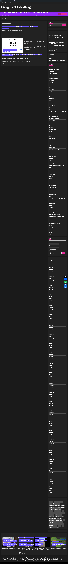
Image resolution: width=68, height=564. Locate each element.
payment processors (52, 518)
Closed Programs (51, 89)
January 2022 (51, 356)
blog (61, 502)
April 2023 (50, 323)
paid (53, 516)
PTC (54, 522)
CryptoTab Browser (52, 507)
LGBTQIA (50, 145)
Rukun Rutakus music (52, 189)
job (62, 511)
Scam (57, 522)
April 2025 (50, 285)
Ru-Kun (4, 32)
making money (51, 514)
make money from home (60, 513)
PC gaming (51, 522)
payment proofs (51, 520)
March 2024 (51, 303)
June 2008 (50, 492)
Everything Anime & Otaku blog (54, 118)
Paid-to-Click (4, 55)
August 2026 (51, 260)
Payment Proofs (51, 176)
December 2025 (51, 274)
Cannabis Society (51, 80)
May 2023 (50, 320)
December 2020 (51, 385)
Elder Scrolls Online (57, 509)
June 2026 (50, 265)
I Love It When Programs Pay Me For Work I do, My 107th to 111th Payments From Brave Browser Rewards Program (57, 49)
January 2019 (51, 434)
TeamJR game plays (52, 203)
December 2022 (51, 332)
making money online (58, 514)
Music (50, 167)
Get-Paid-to (51, 511)
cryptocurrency (51, 505)
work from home (52, 527)
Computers (50, 91)
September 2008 (51, 486)
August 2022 (51, 341)
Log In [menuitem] (3, 0)
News (49, 169)
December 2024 (51, 291)
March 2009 (51, 472)
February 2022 (51, 354)
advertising (51, 502)
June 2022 (50, 345)
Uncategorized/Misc (52, 221)
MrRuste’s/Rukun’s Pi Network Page (22, 558)
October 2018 (51, 441)
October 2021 (51, 363)
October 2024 (51, 294)
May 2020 (50, 399)
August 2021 (51, 367)
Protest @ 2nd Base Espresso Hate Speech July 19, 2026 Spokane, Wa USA (41, 549)
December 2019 (51, 410)
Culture (50, 100)
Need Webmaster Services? (18, 15)
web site (59, 525)
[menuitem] (1, 1)
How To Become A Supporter (7, 15)
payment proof (59, 518)
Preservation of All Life (52, 183)
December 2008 (51, 479)
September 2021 (51, 365)
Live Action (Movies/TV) (52, 147)
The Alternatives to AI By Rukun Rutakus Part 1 (56, 45)
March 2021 (50, 379)
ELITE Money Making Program (53, 116)
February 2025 (51, 289)
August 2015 (51, 461)
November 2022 (51, 334)
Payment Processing (52, 174)
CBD (49, 87)
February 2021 (51, 381)
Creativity (50, 93)
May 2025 (50, 283)
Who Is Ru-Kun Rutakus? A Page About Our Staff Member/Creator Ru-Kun (48, 557)
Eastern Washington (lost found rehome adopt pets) (57, 111)
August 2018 (51, 445)
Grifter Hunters (51, 131)
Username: (51, 241)
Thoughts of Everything (16, 7)
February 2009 (51, 474)
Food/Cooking (51, 127)
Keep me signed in (53, 250)
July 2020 (50, 394)
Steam (53, 524)
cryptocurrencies (4, 54)
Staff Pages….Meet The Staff (28, 557)
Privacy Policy (35, 560)
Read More (5, 36)
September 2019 (51, 416)
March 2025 (51, 287)
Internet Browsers (52, 138)
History (50, 136)
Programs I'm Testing (6, 51)
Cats (49, 85)
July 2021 (50, 370)
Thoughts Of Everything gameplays (54, 214)
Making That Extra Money (34, 26)
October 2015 (51, 457)
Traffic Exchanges (10, 55)
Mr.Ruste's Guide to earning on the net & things (56, 165)
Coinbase (54, 503)
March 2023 (51, 325)
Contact (33, 12)
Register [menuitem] (6, 0)
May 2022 (50, 347)
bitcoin (58, 502)
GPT (54, 511)
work (63, 525)
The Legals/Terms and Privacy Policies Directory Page (29, 559)
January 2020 (51, 408)
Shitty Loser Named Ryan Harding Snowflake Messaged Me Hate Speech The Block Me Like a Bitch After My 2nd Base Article (56, 39)
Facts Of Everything (52, 120)
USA (56, 525)
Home (2, 12)
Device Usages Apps (52, 105)
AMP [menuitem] (18, 0)
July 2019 (50, 421)
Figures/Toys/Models (52, 125)
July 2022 (50, 343)
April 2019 (50, 428)
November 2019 (51, 412)
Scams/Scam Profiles (52, 194)
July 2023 (50, 316)
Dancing (50, 102)
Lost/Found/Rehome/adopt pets (54, 154)
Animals (50, 67)
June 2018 (50, 450)
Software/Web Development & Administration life (57, 198)
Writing (50, 234)
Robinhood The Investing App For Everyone (12, 31)
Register (50, 252)
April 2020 (50, 401)
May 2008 (50, 495)
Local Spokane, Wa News (53, 151)
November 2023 (51, 309)
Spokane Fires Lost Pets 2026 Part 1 (55, 35)
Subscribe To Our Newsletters (42, 12)
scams (50, 524)
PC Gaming (50, 178)
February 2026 (51, 269)
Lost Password (52, 253)
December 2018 (51, 437)
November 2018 (51, 439)
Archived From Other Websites (54, 69)
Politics (50, 180)
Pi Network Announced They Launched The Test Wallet (12, 45)
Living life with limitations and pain (54, 149)
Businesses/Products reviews (6, 26)
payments (57, 520)
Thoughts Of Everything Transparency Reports (56, 216)
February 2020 (51, 405)
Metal (50, 160)
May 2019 (50, 425)
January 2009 (51, 477)
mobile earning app (52, 163)
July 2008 (50, 490)
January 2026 (51, 271)
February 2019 (51, 432)
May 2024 (50, 298)
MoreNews (38, 562)
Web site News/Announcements (54, 230)
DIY (49, 107)
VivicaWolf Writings (52, 227)
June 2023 (50, 318)
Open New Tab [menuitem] (10, 0)
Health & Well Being (52, 134)
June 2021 (50, 372)
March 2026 (51, 267)
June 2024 (50, 296)
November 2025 (51, 276)
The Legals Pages (42, 15)
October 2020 (51, 390)
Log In (63, 253)
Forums (21, 12)
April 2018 (50, 454)
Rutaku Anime (51, 192)
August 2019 (51, 419)
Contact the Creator (36, 558)
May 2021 (50, 374)
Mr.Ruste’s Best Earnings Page (9, 558)
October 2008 (51, 483)
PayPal (61, 520)
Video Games (51, 225)
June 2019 (50, 423)
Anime (55, 502)
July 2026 (50, 262)
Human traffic (59, 511)
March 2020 (51, 403)
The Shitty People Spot (52, 207)
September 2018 (51, 443)
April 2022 (50, 349)
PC (63, 520)
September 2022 (51, 338)
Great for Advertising (12, 54)
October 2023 (51, 312)
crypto (58, 503)
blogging (50, 503)
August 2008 (51, 488)
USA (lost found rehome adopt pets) (54, 223)
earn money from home (60, 507)
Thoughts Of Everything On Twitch (31, 15)
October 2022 (51, 336)
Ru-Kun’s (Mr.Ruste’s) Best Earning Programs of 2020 (15, 58)
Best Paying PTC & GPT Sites (53, 73)
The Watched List (51, 209)
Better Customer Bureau (53, 76)
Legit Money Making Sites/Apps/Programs (22, 26)
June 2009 (50, 470)
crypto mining (51, 96)
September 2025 (51, 280)
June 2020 (50, 396)
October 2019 (51, 414)
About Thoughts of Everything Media (11, 12)
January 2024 (51, 305)
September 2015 (51, 459)
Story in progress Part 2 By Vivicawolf (58, 60)
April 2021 (50, 376)
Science (50, 196)
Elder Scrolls (51, 509)
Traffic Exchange (51, 525)
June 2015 (50, 463)
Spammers (50, 201)
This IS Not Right (51, 212)
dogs (49, 109)
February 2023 (51, 327)
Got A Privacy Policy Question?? (47, 558)
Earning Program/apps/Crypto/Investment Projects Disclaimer (51, 559)
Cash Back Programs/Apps (53, 82)
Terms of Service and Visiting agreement (25, 560)
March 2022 (51, 352)
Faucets (50, 122)
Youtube (57, 527)
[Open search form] (57, 14)
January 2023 (51, 329)
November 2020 (51, 387)
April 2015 (50, 468)
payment (62, 516)
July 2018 (50, 448)
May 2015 (50, 466)
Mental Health (51, 158)
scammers (61, 522)
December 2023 (51, 307)
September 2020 (51, 392)
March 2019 (50, 430)
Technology (50, 205)
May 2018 (50, 452)
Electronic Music (51, 114)
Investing (13, 26)
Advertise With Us (27, 12)
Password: (51, 245)
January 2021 (51, 383)
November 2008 (51, 481)
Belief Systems (51, 71)
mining (50, 516)
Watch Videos (64, 14)
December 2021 (51, 358)
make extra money (52, 513)
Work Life (50, 232)
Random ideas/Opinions (52, 187)
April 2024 (50, 300)
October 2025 (51, 278)
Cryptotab (62, 505)
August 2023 (51, 314)
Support (16, 559)
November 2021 (51, 361)
